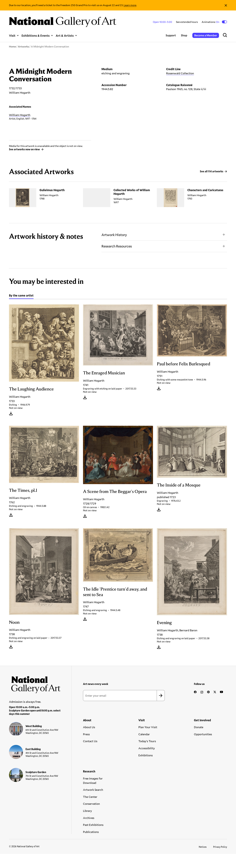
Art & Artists (65, 35)
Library (87, 811)
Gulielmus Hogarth (52, 190)
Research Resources (116, 246)
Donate (198, 727)
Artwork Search (93, 790)
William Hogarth (19, 115)
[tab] (21, 296)
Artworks (23, 46)
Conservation (91, 804)
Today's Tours (147, 741)
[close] (226, 5)
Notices (203, 846)
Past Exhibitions (93, 825)
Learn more (130, 5)
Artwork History (114, 234)
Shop (184, 35)
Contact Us (90, 741)
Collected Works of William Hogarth (132, 192)
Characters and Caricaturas (205, 190)
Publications (91, 832)
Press (86, 734)
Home (12, 46)
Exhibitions (145, 755)
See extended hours (187, 21)
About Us (89, 727)
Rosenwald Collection (180, 73)
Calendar (144, 734)
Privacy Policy (220, 846)
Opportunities (203, 734)
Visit (12, 35)
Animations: (211, 21)
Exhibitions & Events (36, 35)
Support (171, 35)
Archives (88, 818)
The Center (90, 797)
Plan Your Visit (147, 727)
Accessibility (146, 748)
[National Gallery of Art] (35, 683)
